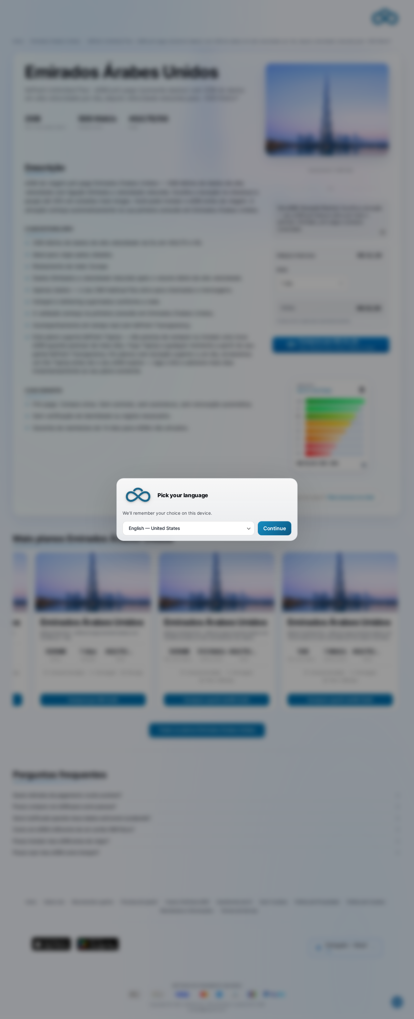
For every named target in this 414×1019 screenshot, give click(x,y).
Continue (274, 528)
